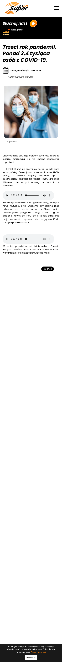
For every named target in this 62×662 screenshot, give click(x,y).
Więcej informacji (38, 652)
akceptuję (31, 657)
